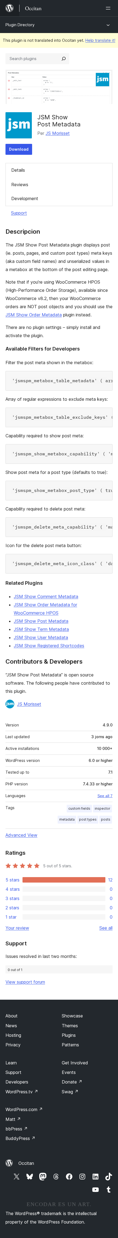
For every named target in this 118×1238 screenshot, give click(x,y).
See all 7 (105, 796)
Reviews (19, 184)
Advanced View (21, 835)
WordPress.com (24, 1109)
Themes (70, 1025)
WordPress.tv (21, 1091)
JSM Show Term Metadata (41, 629)
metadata (67, 819)
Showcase (72, 1016)
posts (105, 819)
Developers (16, 1082)
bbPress (16, 1129)
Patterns (70, 1044)
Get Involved (75, 1062)
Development (24, 198)
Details (18, 170)
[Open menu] (109, 8)
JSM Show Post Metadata (41, 621)
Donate (72, 1082)
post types (88, 819)
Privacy (13, 1044)
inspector (102, 808)
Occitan (26, 1163)
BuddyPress (20, 1138)
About (11, 1016)
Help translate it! (100, 40)
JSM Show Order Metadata (33, 314)
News (11, 1025)
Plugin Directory (20, 24)
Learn (11, 1062)
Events (69, 1072)
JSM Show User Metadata (41, 637)
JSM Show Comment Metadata (46, 596)
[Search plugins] (63, 58)
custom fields (79, 808)
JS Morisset (58, 133)
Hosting (13, 1035)
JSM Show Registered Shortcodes (49, 645)
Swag (70, 1091)
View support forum (25, 982)
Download (19, 149)
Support (19, 213)
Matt (13, 1119)
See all (106, 928)
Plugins (69, 1035)
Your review (17, 928)
